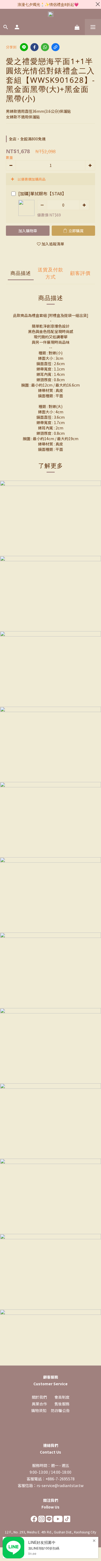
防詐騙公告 (60, 1410)
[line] (24, 47)
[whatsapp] (45, 47)
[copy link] (55, 47)
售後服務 (61, 1403)
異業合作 (39, 1403)
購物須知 (38, 1410)
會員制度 (61, 1397)
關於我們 (39, 1397)
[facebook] (34, 47)
